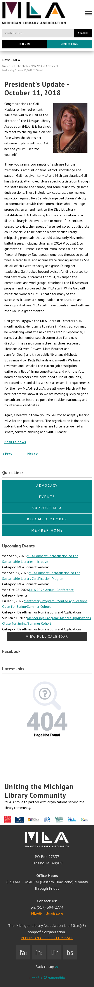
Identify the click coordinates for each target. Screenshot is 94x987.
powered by (36, 977)
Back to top (45, 966)
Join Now (24, 44)
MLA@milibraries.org (47, 913)
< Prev (7, 453)
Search (83, 33)
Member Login (69, 44)
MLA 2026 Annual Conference (51, 589)
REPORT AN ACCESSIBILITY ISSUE (47, 938)
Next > (32, 453)
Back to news (15, 442)
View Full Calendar (47, 636)
